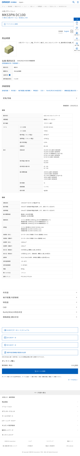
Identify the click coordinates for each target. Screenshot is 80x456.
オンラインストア (7, 435)
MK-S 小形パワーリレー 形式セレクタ (16, 18)
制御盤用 (40, 6)
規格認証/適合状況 (70, 91)
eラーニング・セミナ (9, 421)
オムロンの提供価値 (8, 425)
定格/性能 (5, 91)
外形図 (13, 91)
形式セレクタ (53, 6)
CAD (42, 91)
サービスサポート (7, 416)
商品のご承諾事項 (50, 446)
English (66, 31)
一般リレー (32, 6)
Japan (21, 2)
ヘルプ (30, 441)
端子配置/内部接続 (24, 91)
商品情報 (10, 6)
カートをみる (72, 380)
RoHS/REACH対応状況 (53, 91)
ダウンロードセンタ (8, 411)
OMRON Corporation (10, 441)
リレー (25, 6)
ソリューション (7, 407)
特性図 (35, 91)
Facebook (70, 446)
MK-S (46, 6)
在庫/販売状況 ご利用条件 (10, 63)
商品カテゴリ (18, 6)
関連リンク (70, 441)
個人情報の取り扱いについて (10, 446)
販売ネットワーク (7, 430)
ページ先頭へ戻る (40, 393)
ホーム (3, 6)
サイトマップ (50, 441)
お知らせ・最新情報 (8, 397)
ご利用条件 (30, 446)
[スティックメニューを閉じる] (77, 19)
